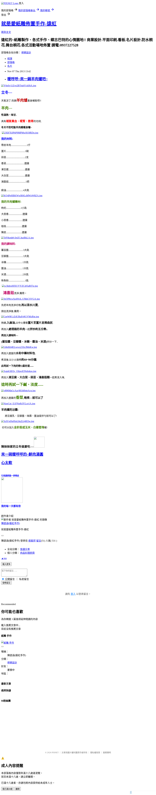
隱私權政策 (95, 752)
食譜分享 (25, 549)
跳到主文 (6, 32)
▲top (4, 558)
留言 (38, 540)
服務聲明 (107, 752)
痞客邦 (32, 540)
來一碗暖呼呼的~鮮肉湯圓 (22, 454)
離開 (18, 789)
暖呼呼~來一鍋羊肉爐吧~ (27, 79)
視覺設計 (26, 52)
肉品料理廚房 (27, 553)
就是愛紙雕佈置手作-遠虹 (29, 23)
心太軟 (6, 463)
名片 (9, 66)
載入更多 (6, 564)
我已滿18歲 (7, 789)
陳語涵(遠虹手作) (10, 523)
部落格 (11, 62)
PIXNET (55, 752)
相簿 (9, 58)
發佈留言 (6, 583)
